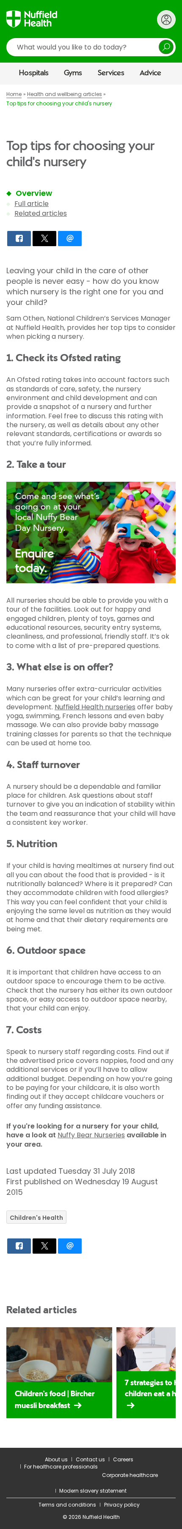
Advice (150, 73)
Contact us (90, 1459)
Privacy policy (122, 1504)
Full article (31, 204)
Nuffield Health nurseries (95, 707)
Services (111, 73)
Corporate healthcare (130, 1475)
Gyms (73, 73)
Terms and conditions (67, 1504)
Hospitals (34, 73)
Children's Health (36, 1217)
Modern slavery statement (93, 1490)
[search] (91, 47)
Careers (123, 1459)
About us (56, 1459)
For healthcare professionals (61, 1466)
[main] (91, 766)
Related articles (40, 213)
